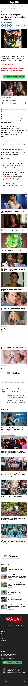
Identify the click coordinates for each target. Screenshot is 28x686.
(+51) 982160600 (10, 658)
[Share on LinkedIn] (10, 25)
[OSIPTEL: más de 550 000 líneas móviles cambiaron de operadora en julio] (14, 487)
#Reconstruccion (8, 176)
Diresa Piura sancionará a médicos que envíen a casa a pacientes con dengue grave (16, 606)
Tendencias (4, 644)
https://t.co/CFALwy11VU (13, 179)
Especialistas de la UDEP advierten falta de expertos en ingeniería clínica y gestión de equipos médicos (13, 429)
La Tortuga (17, 382)
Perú (2, 638)
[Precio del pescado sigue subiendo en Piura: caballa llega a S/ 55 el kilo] (4, 599)
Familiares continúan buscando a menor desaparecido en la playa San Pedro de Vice (13, 452)
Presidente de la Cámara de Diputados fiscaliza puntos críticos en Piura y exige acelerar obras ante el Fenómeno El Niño (17, 576)
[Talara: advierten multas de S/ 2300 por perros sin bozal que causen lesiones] (4, 592)
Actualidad (3, 636)
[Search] (26, 2)
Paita (2, 11)
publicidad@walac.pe (6, 655)
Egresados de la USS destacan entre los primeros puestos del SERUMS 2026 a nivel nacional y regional (13, 541)
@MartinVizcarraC (9, 168)
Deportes (3, 647)
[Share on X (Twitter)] (5, 25)
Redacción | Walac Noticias (6, 22)
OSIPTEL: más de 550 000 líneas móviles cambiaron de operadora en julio (12, 497)
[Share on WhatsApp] (8, 25)
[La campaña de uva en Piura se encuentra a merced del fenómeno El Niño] (14, 509)
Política (3, 642)
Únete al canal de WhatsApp (15, 76)
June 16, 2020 (18, 185)
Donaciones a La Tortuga (7, 382)
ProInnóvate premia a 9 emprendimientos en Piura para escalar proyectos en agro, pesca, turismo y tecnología (13, 474)
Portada (3, 633)
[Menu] (2, 2)
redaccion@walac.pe (11, 654)
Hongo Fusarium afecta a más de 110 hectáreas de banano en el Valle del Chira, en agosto (17, 584)
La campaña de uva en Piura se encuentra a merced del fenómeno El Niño (13, 518)
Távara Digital (22, 681)
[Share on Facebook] (2, 25)
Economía (3, 640)
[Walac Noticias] (14, 2)
